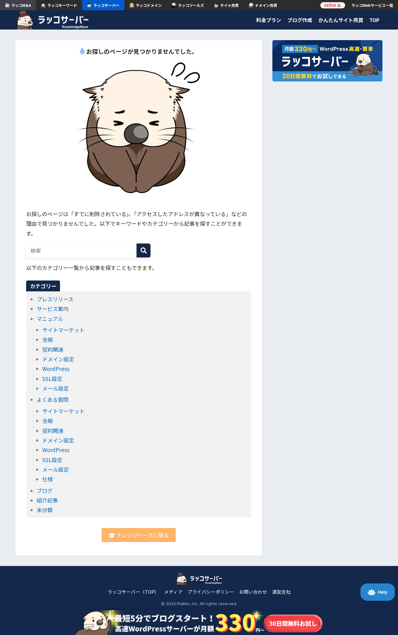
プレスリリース (55, 299)
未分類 (45, 510)
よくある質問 (52, 399)
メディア (173, 591)
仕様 (47, 479)
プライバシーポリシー (210, 591)
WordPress (55, 369)
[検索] (143, 250)
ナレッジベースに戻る (142, 535)
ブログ (45, 490)
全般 (47, 339)
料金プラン (268, 20)
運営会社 (281, 591)
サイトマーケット (63, 330)
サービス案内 (52, 309)
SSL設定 (52, 378)
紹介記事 (47, 500)
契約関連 (52, 349)
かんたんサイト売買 (340, 20)
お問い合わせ (253, 591)
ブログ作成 (299, 20)
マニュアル (50, 318)
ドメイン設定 (58, 359)
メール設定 (55, 388)
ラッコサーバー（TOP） (133, 591)
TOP (374, 20)
